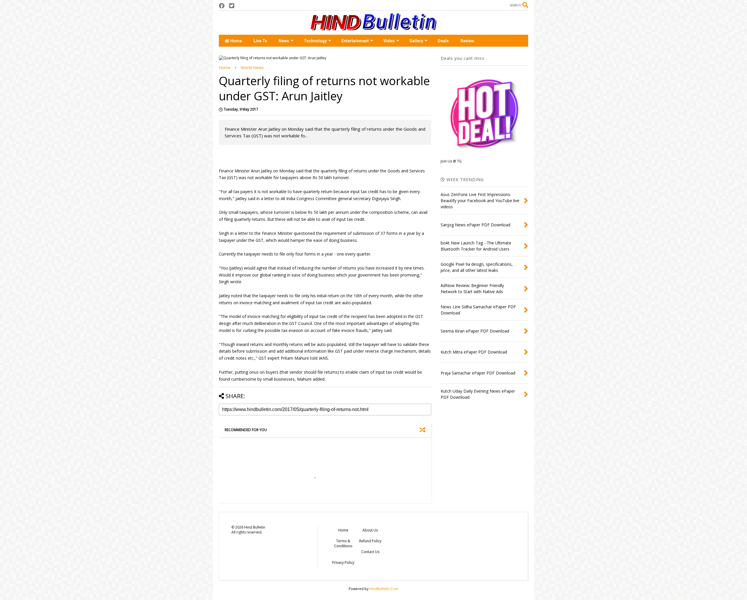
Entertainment (355, 41)
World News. (253, 67)
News (284, 41)
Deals (443, 41)
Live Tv (260, 41)
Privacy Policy (343, 562)
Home (235, 41)
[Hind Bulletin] (373, 27)
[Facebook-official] (222, 6)
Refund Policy (370, 540)
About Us (370, 530)
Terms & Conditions (343, 543)
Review (467, 41)
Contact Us (370, 551)
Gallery (416, 41)
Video (389, 41)
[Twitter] (231, 6)
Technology (315, 41)
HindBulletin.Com (383, 588)
